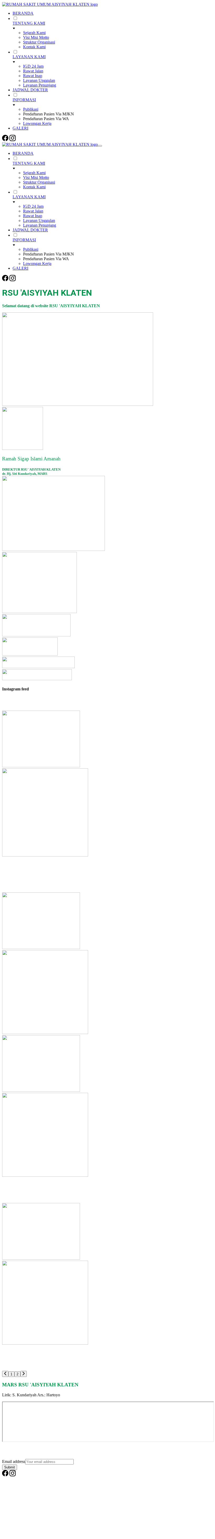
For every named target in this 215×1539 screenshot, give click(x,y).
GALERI (20, 128)
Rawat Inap (32, 75)
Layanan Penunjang (39, 85)
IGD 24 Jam (33, 66)
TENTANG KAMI (29, 23)
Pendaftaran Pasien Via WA (46, 118)
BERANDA (23, 13)
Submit (9, 1467)
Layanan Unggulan (39, 80)
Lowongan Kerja (37, 123)
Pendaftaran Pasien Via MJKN (48, 114)
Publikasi (30, 109)
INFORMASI (24, 100)
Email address (13, 1461)
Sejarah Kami (34, 32)
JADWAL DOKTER (30, 90)
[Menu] (100, 146)
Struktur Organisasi (39, 42)
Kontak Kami (34, 47)
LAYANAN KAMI (29, 57)
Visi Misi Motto (36, 37)
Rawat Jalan (33, 71)
